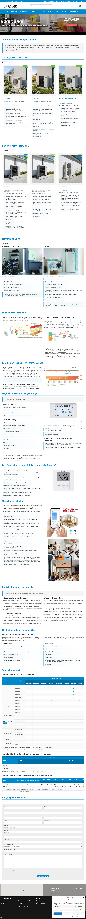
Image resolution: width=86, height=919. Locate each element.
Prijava (76, 1)
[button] (83, 897)
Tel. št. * (5, 820)
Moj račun (62, 1)
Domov (45, 1)
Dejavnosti (53, 1)
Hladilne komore (33, 11)
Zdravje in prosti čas (74, 11)
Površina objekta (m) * (8, 839)
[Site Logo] (10, 6)
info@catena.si (75, 893)
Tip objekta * (6, 830)
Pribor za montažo (41, 11)
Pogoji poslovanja (22, 902)
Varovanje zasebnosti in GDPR (72, 916)
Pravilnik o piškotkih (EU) (69, 1)
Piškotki (20, 903)
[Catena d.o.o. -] (3, 916)
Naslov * (5, 811)
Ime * (5, 806)
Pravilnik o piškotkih (62, 916)
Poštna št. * (6, 815)
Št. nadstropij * (7, 835)
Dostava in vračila (4, 904)
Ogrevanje (49, 11)
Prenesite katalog (71, 25)
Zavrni (66, 914)
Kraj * (45, 815)
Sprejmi (57, 914)
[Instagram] (81, 1)
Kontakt (57, 1)
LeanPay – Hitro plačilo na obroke (25, 904)
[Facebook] (80, 1)
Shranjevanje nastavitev (77, 914)
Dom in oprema (65, 11)
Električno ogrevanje (40, 903)
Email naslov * (47, 820)
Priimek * (45, 806)
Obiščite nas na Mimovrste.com (24, 906)
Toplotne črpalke (39, 902)
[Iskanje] (51, 6)
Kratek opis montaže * (8, 854)
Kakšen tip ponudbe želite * (9, 844)
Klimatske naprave (40, 900)
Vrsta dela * (6, 825)
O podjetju (49, 1)
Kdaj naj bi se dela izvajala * (9, 849)
